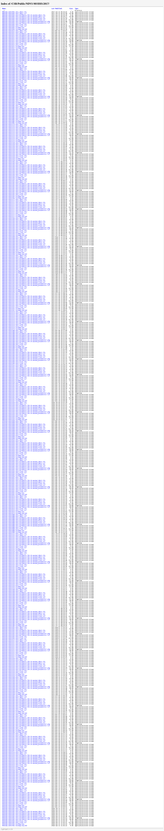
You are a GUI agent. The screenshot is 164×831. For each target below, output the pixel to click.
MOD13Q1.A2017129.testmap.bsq (13, 159)
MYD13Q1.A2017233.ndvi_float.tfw (14, 671)
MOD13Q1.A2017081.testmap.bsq (13, 121)
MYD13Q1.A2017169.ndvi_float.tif (14, 604)
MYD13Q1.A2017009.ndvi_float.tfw (14, 433)
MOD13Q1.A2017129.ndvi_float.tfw (14, 155)
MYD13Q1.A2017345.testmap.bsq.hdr (14, 807)
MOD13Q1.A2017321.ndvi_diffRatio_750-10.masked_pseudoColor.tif (26, 376)
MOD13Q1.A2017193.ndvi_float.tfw (14, 230)
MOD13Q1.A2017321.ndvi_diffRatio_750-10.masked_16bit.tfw (23, 368)
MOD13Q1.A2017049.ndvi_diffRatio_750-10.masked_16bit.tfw (23, 71)
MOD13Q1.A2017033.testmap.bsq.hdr (14, 66)
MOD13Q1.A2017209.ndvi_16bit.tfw (14, 237)
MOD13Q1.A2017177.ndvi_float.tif (14, 213)
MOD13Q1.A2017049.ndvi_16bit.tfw (14, 68)
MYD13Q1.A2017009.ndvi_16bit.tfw (14, 421)
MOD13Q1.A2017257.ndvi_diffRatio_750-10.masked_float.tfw (23, 299)
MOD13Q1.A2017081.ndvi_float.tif (14, 120)
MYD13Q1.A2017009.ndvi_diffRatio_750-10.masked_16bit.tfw (23, 424)
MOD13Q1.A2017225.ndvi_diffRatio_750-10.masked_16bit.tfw (23, 259)
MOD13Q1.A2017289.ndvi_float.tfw (14, 343)
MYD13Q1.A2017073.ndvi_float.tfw (14, 508)
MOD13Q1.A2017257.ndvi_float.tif (14, 307)
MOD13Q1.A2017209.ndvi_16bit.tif (14, 238)
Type (77, 8)
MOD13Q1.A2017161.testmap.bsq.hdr (14, 198)
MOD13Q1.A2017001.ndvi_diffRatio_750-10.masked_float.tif (23, 20)
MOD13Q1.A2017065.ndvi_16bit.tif (14, 88)
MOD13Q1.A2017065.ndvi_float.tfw (14, 99)
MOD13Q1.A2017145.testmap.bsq (13, 177)
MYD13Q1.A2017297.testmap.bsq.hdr (14, 750)
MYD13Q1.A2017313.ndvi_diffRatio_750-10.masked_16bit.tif (23, 757)
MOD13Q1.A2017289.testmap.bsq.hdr (14, 348)
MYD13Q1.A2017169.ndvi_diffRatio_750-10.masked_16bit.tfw (23, 593)
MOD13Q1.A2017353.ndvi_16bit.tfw (14, 402)
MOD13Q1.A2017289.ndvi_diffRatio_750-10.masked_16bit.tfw (23, 334)
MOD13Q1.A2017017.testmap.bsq (13, 46)
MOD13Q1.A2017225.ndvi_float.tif (14, 269)
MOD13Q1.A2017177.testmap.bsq (13, 215)
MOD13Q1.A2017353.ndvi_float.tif (14, 416)
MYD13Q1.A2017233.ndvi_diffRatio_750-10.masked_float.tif (23, 666)
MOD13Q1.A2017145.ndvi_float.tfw (14, 174)
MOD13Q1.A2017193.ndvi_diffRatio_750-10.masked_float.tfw (23, 224)
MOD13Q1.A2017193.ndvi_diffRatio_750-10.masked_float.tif (23, 226)
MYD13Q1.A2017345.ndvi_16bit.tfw (14, 790)
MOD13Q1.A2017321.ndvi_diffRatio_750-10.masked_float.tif (23, 373)
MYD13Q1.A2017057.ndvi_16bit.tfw (14, 477)
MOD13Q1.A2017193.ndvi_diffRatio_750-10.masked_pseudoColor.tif (26, 229)
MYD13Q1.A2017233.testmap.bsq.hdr (14, 676)
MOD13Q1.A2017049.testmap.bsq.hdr (14, 85)
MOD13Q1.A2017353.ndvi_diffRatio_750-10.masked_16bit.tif (23, 407)
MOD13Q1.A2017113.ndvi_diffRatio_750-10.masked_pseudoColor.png (26, 134)
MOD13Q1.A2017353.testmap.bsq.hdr (14, 419)
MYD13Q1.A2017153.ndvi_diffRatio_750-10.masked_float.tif (23, 579)
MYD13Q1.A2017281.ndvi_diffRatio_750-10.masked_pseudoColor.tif (26, 725)
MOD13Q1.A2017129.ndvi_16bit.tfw (14, 143)
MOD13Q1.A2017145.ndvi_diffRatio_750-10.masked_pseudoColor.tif (26, 173)
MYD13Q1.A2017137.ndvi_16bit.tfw (14, 552)
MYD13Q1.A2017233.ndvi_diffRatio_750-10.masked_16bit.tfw (23, 661)
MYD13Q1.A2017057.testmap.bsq (13, 493)
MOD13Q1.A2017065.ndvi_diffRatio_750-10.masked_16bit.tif (23, 91)
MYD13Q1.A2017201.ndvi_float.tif (14, 638)
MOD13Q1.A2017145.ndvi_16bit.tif (14, 163)
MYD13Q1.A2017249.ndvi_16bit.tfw (14, 677)
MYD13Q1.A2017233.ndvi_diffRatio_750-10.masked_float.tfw (23, 665)
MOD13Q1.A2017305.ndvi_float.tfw (14, 362)
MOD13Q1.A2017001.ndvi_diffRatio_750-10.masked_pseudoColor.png (26, 21)
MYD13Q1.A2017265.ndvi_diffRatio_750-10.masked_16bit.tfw (23, 699)
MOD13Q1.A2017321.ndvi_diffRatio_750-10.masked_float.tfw (23, 371)
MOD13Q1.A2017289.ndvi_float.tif (14, 344)
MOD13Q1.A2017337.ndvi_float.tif (14, 398)
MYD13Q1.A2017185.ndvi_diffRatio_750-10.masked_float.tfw (23, 615)
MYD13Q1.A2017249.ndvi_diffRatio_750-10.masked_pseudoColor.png (26, 686)
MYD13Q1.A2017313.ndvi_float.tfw (14, 765)
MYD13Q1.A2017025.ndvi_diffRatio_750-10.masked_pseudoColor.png (26, 449)
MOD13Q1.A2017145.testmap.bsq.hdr (14, 179)
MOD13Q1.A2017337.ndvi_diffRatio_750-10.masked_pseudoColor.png (26, 393)
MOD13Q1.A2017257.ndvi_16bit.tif (14, 294)
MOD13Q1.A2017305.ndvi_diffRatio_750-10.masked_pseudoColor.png (26, 359)
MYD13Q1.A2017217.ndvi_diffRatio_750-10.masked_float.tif (23, 647)
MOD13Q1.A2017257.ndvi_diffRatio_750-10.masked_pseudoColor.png (26, 302)
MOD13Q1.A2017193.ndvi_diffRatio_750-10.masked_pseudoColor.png (26, 227)
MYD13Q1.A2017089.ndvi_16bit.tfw (14, 515)
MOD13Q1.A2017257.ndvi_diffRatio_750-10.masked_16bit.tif (23, 298)
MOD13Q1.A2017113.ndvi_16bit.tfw (14, 124)
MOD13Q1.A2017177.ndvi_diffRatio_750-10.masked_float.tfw (23, 205)
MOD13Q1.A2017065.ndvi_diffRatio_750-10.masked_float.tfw (23, 93)
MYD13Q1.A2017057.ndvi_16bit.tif (14, 479)
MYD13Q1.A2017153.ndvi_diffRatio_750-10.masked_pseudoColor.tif (26, 582)
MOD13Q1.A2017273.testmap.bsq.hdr (14, 329)
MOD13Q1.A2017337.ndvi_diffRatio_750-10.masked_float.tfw (23, 390)
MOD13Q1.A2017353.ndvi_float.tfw (14, 415)
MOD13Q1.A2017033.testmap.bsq (13, 65)
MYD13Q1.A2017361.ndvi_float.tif (14, 822)
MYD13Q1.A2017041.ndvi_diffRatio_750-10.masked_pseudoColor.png (26, 468)
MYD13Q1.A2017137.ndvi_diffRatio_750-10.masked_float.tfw (23, 558)
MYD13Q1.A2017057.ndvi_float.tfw (14, 490)
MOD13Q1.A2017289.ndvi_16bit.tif (14, 332)
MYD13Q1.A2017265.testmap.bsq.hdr (14, 713)
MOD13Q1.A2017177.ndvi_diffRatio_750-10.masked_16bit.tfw (23, 202)
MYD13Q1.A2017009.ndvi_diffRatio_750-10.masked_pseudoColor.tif (26, 432)
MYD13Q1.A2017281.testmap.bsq (13, 730)
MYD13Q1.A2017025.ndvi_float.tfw (14, 452)
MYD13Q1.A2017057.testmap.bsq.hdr (14, 494)
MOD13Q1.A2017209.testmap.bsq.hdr (14, 254)
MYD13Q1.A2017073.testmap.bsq (13, 512)
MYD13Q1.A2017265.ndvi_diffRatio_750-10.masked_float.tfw (23, 702)
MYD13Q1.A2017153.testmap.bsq (13, 587)
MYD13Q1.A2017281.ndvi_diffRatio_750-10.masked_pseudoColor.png (26, 724)
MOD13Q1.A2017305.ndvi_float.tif (14, 363)
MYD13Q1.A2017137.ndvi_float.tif (14, 566)
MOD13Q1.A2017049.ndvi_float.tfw (14, 81)
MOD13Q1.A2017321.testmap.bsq (13, 380)
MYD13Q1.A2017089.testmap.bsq (13, 530)
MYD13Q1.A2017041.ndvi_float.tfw (14, 471)
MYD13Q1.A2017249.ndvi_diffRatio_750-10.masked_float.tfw (23, 683)
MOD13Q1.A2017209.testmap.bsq (13, 252)
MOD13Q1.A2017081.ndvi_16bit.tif (14, 107)
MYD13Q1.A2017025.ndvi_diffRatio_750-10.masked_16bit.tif (23, 444)
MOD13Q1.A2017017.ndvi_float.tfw (14, 43)
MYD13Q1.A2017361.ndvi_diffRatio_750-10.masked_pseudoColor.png (26, 818)
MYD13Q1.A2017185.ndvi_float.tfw (14, 621)
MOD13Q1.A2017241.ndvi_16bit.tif (14, 276)
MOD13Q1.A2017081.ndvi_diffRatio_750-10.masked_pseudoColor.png (26, 115)
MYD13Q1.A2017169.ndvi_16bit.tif (14, 591)
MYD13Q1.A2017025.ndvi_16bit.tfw (14, 440)
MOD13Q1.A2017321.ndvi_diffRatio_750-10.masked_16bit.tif (23, 369)
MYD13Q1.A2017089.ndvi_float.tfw (14, 527)
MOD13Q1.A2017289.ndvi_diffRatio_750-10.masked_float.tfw (23, 337)
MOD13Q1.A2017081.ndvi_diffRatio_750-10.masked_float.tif (23, 113)
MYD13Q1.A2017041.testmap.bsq (13, 474)
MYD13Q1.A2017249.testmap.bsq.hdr (14, 694)
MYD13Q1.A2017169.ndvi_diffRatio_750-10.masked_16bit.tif (23, 594)
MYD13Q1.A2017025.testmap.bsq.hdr (14, 457)
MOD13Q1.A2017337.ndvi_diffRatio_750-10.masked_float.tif (23, 391)
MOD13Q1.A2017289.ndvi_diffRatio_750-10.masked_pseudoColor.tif (26, 341)
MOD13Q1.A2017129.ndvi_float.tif (14, 157)
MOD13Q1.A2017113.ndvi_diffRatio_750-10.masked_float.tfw (23, 131)
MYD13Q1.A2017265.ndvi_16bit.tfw (14, 696)
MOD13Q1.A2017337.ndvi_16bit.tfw (14, 383)
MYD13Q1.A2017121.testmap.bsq (13, 549)
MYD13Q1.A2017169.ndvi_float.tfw (14, 602)
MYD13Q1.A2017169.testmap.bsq (13, 605)
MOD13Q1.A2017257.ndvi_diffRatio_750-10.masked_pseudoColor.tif (26, 304)
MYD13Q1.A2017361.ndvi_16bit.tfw (14, 808)
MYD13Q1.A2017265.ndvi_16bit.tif (14, 697)
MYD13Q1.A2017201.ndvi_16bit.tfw (14, 627)
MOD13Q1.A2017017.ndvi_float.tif (14, 45)
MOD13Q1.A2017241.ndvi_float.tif (14, 288)
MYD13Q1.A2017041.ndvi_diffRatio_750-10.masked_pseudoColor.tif (26, 469)
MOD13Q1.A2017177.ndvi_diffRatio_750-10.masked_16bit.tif (23, 204)
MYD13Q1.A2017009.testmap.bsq (13, 437)
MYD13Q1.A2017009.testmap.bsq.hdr (14, 438)
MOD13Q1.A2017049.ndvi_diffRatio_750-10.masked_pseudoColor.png (26, 77)
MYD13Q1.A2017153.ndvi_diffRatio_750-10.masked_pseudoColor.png (26, 580)
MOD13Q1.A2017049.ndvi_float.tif (14, 82)
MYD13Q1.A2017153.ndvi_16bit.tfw (14, 571)
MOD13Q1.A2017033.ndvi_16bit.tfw (14, 49)
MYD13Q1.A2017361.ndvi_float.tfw (14, 821)
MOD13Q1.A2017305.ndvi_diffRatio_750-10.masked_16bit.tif (23, 354)
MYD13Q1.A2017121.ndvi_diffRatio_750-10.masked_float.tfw (23, 540)
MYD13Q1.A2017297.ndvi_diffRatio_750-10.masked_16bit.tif (23, 738)
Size (71, 8)
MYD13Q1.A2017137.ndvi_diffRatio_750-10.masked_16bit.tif (23, 557)
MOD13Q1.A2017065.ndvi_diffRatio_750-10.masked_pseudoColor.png (26, 96)
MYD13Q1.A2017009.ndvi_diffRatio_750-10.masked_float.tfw (23, 427)
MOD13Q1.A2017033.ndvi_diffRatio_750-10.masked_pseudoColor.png (26, 59)
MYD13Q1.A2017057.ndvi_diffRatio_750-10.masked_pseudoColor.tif (26, 488)
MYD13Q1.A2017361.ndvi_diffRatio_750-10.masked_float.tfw (23, 814)
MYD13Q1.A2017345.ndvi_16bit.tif (14, 791)
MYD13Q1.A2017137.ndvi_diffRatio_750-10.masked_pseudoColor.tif (26, 563)
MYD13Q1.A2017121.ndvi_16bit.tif (14, 535)
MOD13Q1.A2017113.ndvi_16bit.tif (14, 126)
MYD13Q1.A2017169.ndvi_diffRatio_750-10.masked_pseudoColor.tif (26, 601)
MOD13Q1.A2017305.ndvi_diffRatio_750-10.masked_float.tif (23, 357)
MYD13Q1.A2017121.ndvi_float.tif (14, 547)
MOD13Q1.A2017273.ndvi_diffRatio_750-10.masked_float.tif (23, 319)
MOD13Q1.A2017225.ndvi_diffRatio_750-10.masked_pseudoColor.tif (26, 266)
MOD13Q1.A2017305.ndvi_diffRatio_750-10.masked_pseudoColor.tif (26, 360)
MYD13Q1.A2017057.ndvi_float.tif (14, 491)
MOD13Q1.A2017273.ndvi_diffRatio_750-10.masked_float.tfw (23, 318)
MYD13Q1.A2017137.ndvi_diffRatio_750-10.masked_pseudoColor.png (26, 562)
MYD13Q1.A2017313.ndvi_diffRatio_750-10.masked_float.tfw (23, 758)
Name (4, 8)
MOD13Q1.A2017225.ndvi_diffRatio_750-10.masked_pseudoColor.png (26, 265)
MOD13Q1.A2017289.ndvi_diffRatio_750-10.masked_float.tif (23, 338)
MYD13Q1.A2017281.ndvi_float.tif (14, 729)
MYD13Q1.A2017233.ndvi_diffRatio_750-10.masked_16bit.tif (23, 663)
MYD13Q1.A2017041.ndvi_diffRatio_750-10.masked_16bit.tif (23, 463)
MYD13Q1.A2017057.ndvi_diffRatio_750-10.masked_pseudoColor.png (26, 487)
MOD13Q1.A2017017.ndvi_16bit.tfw (14, 31)
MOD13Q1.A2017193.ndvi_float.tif (14, 232)
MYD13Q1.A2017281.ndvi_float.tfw (14, 727)
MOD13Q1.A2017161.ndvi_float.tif (14, 195)
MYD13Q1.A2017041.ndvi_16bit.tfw (14, 458)
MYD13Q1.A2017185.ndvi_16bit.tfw (14, 608)
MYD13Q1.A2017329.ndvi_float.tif (14, 785)
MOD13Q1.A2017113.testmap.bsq (13, 140)
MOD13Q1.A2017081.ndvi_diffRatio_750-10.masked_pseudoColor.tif (26, 116)
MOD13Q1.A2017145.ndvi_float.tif (14, 176)
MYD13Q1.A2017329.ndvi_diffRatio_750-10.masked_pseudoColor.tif (26, 782)
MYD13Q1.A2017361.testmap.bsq (13, 824)
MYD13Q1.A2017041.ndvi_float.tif (14, 473)
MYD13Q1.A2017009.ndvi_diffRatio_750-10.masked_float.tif (23, 429)
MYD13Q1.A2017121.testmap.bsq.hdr (14, 551)
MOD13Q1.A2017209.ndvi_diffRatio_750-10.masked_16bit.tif (23, 241)
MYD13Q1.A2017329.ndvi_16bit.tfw (14, 771)
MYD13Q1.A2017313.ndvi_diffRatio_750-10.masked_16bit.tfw (23, 755)
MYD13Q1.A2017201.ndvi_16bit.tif (14, 629)
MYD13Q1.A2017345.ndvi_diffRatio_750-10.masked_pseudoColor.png (26, 799)
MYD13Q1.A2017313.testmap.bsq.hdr (14, 769)
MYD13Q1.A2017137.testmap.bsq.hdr (14, 569)
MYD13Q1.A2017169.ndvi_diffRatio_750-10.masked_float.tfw (23, 596)
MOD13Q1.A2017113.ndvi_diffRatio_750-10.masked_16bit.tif (23, 129)
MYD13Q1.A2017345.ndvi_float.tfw (14, 802)
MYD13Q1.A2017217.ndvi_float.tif (14, 654)
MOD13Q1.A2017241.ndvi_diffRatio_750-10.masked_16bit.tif (23, 279)
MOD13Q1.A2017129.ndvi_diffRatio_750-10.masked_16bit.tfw (23, 146)
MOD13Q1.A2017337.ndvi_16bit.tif (14, 385)
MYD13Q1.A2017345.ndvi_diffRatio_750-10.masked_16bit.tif (23, 794)
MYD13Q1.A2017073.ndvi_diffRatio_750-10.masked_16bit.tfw (23, 499)
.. (3, 10)
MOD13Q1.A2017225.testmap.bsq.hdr (14, 273)
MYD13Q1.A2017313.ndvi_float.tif (14, 766)
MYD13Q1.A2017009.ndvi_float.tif (14, 435)
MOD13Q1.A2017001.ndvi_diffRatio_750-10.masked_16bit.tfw (23, 15)
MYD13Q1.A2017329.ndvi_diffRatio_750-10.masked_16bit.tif (23, 775)
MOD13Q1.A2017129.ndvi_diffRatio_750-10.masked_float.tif (23, 151)
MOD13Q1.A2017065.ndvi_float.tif (14, 101)
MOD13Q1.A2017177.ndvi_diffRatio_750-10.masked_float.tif (23, 207)
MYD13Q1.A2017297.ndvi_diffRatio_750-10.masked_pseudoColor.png (26, 743)
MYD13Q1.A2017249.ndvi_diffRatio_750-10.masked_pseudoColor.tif (26, 688)
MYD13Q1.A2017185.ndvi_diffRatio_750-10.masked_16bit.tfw (23, 611)
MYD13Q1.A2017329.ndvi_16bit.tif (14, 772)
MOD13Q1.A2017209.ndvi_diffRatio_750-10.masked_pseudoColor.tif (26, 248)
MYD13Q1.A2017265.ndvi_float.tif (14, 710)
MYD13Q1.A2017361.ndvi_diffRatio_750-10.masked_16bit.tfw (23, 811)
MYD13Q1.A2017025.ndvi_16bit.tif (14, 441)
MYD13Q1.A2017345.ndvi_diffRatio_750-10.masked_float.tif (23, 797)
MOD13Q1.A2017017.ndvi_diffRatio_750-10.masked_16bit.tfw (23, 34)
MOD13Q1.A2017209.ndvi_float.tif (14, 251)
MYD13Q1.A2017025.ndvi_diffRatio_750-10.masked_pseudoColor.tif (26, 451)
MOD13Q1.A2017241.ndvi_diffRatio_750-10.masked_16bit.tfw (23, 277)
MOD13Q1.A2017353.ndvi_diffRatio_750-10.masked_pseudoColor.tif (26, 413)
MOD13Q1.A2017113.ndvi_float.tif (14, 138)
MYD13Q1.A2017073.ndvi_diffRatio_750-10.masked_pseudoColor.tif (26, 507)
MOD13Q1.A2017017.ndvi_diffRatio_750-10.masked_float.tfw (23, 37)
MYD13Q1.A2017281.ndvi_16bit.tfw (14, 715)
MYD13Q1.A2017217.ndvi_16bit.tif (14, 641)
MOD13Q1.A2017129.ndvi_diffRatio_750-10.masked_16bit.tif (23, 148)
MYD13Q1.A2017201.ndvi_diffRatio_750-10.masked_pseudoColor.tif (26, 635)
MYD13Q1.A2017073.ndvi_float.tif (14, 510)
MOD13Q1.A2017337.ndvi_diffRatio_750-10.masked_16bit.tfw (23, 387)
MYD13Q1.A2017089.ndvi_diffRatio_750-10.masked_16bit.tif (23, 519)
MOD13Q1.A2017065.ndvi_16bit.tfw (14, 87)
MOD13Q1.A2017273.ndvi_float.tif (14, 326)
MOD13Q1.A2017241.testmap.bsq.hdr (14, 291)
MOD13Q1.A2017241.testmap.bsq (13, 290)
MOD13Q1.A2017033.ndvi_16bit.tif (14, 51)
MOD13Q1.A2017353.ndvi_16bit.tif (14, 404)
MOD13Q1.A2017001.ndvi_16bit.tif (14, 13)
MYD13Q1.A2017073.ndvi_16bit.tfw (14, 496)
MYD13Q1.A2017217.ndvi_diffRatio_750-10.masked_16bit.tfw (23, 643)
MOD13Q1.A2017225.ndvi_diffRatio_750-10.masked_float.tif (23, 263)
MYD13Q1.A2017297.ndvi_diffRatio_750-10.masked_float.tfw (23, 740)
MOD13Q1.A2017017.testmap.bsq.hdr (14, 48)
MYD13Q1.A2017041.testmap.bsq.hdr (14, 476)
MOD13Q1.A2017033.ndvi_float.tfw (14, 62)
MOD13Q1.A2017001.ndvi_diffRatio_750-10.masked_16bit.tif (23, 17)
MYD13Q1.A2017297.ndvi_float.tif (14, 747)
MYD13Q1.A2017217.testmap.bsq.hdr (14, 657)
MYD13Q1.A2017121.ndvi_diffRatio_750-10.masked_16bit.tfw (23, 537)
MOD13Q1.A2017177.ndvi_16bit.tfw (14, 199)
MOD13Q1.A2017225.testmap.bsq (13, 271)
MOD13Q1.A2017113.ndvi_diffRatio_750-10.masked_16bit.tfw (23, 127)
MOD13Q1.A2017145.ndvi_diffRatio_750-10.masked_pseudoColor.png (26, 171)
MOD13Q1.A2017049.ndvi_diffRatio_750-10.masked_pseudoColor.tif (26, 79)
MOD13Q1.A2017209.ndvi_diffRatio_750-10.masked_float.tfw (23, 243)
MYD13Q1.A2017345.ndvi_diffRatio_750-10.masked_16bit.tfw (23, 793)
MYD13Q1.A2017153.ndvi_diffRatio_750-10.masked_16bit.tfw (23, 574)
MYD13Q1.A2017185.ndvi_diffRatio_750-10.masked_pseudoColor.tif (26, 619)
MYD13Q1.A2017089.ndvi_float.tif (14, 529)
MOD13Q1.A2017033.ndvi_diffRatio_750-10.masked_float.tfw (23, 56)
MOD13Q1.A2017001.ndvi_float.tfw (14, 24)
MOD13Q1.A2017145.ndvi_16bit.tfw (14, 162)
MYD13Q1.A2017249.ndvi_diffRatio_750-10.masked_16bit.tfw (23, 680)
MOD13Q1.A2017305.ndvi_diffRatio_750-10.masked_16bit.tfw (23, 352)
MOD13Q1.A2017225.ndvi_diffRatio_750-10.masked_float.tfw (23, 262)
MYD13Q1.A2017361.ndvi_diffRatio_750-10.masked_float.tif (23, 816)
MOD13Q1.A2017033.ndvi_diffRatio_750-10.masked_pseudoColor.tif (26, 60)
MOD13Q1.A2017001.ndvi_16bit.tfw (14, 12)
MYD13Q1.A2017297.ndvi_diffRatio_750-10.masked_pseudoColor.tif (26, 744)
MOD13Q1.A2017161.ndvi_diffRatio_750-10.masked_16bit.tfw (23, 184)
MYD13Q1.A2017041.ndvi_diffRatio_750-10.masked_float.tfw (23, 465)
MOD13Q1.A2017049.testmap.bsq (13, 84)
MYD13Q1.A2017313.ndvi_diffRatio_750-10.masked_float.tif (23, 760)
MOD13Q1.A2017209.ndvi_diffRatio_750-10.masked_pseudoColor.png (26, 246)
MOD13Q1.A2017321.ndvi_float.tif (14, 379)
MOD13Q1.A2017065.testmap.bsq (13, 102)
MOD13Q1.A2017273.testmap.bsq (13, 327)
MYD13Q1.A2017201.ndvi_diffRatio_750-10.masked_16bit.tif (23, 632)
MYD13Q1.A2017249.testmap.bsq (13, 693)
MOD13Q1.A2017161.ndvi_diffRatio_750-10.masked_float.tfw (23, 187)
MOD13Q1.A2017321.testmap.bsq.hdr (14, 382)
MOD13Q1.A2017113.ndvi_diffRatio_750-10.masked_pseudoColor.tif (26, 135)
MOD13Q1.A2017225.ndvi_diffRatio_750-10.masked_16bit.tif (23, 260)
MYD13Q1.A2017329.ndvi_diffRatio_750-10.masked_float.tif (23, 779)
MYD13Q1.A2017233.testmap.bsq (13, 674)
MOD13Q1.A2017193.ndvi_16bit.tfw (14, 218)
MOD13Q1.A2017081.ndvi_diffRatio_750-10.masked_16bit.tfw (23, 109)
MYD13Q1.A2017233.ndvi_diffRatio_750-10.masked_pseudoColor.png (26, 668)
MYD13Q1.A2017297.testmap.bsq (13, 749)
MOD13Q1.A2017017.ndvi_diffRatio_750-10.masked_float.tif (23, 38)
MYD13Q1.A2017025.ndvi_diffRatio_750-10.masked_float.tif (23, 448)
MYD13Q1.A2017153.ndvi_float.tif (14, 585)
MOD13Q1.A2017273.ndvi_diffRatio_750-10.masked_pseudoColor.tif (26, 323)
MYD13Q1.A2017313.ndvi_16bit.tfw (14, 752)
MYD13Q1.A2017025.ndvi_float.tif (14, 454)
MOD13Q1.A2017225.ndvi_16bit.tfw (14, 255)
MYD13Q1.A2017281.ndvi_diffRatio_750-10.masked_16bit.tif (23, 719)
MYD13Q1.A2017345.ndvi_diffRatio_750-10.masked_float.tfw (23, 796)
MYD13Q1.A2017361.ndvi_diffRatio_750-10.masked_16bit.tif (23, 813)
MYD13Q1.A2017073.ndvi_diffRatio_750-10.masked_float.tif (23, 504)
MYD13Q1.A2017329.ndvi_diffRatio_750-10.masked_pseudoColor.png (26, 780)
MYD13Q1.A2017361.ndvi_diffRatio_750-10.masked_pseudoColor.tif (26, 819)
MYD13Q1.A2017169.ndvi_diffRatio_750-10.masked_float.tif (23, 597)
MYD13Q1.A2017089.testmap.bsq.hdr (14, 532)
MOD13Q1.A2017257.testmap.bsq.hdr (14, 310)
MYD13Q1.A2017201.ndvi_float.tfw (14, 636)
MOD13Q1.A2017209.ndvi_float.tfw (14, 249)
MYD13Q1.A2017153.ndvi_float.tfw (14, 583)
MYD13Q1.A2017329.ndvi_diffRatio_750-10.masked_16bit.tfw (23, 774)
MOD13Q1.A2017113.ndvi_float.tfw (14, 137)
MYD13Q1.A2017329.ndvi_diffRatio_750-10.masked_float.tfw (23, 777)
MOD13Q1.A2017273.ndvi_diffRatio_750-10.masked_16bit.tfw (23, 315)
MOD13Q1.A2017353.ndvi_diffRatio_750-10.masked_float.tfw (23, 408)
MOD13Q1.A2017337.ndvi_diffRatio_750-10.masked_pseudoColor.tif (26, 394)
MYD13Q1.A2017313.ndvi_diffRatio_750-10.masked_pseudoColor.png (26, 761)
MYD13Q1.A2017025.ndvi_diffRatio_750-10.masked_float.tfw (23, 446)
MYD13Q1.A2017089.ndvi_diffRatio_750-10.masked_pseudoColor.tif (26, 526)
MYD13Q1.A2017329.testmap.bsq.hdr (14, 788)
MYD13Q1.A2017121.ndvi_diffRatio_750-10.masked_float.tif (23, 541)
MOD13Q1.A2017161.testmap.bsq (13, 196)
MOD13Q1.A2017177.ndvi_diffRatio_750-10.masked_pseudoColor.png (26, 209)
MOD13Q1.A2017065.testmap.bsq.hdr (14, 104)
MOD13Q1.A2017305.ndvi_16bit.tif (14, 351)
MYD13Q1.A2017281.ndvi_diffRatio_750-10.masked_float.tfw (23, 721)
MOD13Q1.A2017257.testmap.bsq (13, 309)
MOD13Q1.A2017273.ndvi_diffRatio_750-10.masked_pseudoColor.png (26, 321)
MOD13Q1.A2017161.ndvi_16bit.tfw (14, 180)
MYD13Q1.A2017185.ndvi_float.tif (14, 622)
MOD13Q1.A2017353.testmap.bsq (13, 418)
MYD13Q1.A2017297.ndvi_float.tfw (14, 746)
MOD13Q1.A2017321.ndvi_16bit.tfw (14, 365)
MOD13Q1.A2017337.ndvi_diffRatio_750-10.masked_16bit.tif (23, 388)
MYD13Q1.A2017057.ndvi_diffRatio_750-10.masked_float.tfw (23, 483)
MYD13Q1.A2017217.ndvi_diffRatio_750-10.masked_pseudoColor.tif (26, 651)
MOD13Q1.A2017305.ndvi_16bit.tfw (14, 349)
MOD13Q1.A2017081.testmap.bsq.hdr (14, 123)
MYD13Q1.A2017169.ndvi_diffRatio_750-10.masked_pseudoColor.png (26, 599)
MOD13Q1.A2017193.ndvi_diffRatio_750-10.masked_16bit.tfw (23, 221)
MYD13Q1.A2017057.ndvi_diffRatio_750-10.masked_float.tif (23, 485)
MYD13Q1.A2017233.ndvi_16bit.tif (14, 660)
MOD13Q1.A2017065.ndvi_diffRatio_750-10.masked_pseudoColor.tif (26, 98)
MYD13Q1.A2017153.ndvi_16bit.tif (14, 572)
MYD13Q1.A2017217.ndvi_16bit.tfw (14, 640)
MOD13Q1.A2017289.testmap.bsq (13, 346)
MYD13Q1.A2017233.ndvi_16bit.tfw (14, 658)
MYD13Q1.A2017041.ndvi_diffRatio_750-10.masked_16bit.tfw (23, 462)
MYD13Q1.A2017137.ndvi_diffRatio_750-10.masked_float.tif (23, 560)
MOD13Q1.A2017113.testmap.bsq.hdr (14, 141)
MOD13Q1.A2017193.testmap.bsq (13, 234)
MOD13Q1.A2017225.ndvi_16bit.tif (14, 257)
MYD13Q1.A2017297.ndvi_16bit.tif (14, 735)
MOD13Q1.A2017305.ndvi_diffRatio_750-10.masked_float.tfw (23, 355)
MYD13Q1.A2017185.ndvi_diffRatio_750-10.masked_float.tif (23, 616)
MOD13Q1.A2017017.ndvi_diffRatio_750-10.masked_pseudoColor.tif (26, 41)
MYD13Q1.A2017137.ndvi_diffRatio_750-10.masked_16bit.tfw (23, 555)
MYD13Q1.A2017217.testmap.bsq (13, 655)
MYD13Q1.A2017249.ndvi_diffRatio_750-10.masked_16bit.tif (23, 682)
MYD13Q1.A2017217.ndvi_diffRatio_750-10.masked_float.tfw (23, 646)
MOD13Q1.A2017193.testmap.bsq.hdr (14, 235)
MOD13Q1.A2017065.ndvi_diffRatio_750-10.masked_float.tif (23, 95)
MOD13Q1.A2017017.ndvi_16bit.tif (14, 32)
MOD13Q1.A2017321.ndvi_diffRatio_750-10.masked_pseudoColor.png (26, 374)
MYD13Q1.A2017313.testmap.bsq (13, 768)
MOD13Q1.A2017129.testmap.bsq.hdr (14, 160)
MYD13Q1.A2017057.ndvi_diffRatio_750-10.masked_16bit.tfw (23, 480)
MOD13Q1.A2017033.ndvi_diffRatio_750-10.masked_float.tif (23, 57)
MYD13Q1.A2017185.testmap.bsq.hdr (14, 626)
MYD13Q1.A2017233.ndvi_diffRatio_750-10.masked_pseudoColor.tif (26, 669)
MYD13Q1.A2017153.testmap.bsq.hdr (14, 588)
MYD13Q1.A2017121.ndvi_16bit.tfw (14, 533)
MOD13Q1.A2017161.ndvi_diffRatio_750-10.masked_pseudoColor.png (26, 190)
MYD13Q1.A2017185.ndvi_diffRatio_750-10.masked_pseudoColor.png (26, 618)
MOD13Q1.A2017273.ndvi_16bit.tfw (14, 312)
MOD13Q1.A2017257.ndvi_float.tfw (14, 305)
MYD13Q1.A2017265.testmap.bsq (13, 711)
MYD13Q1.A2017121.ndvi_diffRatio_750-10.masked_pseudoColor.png (26, 543)
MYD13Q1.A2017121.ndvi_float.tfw (14, 546)
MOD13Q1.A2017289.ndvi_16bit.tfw (14, 330)
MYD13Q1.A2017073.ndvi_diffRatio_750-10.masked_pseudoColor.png (26, 505)
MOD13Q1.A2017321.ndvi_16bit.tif (14, 366)
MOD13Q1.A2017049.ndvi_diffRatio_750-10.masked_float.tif (23, 76)
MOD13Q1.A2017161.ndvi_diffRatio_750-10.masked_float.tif (23, 188)
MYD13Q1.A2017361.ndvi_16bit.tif (14, 810)
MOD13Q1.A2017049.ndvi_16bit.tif (14, 70)
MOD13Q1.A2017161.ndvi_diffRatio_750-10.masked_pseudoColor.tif (26, 191)
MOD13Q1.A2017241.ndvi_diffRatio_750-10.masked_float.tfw (23, 280)
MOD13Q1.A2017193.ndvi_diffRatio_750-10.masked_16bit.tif (23, 223)
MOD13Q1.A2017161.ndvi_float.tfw (14, 193)
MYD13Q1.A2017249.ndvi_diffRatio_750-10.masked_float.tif (23, 685)
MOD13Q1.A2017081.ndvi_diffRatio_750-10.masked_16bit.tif (23, 110)
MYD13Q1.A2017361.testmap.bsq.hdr (14, 825)
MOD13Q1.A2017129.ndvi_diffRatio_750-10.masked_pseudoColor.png (26, 152)
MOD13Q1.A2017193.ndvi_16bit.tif (14, 220)
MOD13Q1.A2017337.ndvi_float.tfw (14, 396)
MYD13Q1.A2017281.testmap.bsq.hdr (14, 732)
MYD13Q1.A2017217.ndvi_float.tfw (14, 652)
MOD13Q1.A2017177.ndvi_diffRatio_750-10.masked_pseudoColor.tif (26, 210)
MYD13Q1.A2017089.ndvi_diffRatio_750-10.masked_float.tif (23, 522)
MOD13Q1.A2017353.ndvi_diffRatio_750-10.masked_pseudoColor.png (26, 412)
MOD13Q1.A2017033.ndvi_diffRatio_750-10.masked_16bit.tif (23, 54)
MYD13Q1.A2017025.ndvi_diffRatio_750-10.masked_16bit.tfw (23, 443)
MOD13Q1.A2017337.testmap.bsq (13, 399)
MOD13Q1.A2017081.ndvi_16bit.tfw (14, 106)
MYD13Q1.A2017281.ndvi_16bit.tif (14, 716)
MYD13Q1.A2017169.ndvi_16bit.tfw (14, 590)
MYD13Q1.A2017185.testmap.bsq (13, 624)
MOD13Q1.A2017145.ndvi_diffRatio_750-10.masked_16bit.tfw (23, 165)
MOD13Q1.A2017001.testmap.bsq (13, 27)
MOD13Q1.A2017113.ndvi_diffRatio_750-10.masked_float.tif (23, 132)
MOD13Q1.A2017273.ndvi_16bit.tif (14, 313)
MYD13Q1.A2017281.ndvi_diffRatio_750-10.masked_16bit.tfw (23, 718)
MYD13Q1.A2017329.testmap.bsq (13, 786)
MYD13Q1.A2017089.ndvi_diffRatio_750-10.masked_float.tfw (23, 521)
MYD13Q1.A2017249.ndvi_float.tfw (14, 690)
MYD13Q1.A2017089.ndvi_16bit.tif (14, 516)
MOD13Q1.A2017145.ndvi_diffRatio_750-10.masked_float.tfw (23, 168)
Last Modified (56, 8)
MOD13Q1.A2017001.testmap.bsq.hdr (14, 29)
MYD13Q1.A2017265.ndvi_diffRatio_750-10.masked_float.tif (23, 704)
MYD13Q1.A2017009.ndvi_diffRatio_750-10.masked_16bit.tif (23, 426)
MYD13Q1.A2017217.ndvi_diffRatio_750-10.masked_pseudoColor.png (26, 649)
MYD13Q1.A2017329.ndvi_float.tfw (14, 783)
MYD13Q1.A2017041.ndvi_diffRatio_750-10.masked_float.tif (23, 466)
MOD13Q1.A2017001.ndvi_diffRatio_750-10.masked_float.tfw (23, 18)
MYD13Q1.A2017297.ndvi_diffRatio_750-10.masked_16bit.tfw (23, 736)
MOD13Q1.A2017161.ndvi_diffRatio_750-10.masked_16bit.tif (23, 185)
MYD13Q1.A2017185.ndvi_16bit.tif (14, 610)
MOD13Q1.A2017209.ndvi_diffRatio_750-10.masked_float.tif (23, 245)
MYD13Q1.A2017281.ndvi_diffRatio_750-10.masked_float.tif (23, 722)
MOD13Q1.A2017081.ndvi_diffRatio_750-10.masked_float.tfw (23, 112)
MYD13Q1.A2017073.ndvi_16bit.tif (14, 497)
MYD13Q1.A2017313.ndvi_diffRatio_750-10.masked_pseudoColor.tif (26, 763)
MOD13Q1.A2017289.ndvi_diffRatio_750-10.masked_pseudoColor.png (26, 340)
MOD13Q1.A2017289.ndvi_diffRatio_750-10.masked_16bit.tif (23, 335)
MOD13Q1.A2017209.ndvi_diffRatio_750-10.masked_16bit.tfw (23, 240)
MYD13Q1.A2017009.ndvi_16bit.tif (14, 423)
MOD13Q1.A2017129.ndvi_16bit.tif (14, 145)
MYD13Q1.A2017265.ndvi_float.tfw (14, 708)
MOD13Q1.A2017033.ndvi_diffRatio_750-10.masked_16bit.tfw (23, 52)
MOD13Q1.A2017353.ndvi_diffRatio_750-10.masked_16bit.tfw (23, 405)
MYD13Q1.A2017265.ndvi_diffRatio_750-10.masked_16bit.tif (23, 700)
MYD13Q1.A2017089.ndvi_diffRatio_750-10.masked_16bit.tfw (23, 518)
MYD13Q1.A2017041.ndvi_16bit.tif (14, 460)
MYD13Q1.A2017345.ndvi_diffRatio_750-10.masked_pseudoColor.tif (26, 800)
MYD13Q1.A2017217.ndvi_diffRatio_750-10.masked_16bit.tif (23, 644)
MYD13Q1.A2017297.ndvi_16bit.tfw (14, 733)
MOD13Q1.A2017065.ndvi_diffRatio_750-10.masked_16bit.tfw (23, 90)
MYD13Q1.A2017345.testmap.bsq (13, 805)
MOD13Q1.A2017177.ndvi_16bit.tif (14, 201)
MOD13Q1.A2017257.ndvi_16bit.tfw (14, 293)
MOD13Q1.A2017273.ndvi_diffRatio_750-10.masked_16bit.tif (23, 316)
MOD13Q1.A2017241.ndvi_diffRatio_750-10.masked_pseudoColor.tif (26, 285)
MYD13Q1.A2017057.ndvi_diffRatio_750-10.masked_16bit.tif (23, 482)
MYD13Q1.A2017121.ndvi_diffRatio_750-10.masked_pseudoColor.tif (26, 544)
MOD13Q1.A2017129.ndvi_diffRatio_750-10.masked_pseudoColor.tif (26, 154)
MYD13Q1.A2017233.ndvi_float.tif (14, 672)
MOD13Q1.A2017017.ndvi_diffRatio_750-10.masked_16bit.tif (23, 35)
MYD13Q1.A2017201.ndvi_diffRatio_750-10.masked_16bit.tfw (23, 630)
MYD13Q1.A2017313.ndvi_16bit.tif (14, 754)
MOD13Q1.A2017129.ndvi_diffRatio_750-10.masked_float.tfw (23, 149)
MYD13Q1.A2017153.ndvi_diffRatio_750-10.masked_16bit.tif (23, 576)
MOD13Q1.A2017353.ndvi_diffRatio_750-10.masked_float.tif (23, 410)
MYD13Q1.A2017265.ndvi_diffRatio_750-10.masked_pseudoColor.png (26, 705)
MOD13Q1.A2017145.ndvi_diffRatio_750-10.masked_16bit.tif (23, 166)
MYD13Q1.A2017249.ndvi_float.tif (14, 691)
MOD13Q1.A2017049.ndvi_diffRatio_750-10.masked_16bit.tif (23, 73)
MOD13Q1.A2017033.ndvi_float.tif (14, 63)
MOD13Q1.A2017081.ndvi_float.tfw (14, 118)
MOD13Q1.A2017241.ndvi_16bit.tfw (14, 274)
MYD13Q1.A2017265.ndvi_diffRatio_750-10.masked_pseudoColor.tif (26, 707)
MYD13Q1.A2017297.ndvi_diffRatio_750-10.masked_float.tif (23, 741)
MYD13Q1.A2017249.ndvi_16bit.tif (14, 679)
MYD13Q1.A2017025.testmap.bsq (13, 455)
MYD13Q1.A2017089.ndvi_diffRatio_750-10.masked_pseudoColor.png (26, 524)
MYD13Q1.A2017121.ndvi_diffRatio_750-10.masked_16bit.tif (23, 538)
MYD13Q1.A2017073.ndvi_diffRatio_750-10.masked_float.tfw (23, 502)
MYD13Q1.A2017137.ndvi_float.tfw (14, 565)
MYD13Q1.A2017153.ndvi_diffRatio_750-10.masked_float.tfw (23, 577)
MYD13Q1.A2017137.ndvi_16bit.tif (14, 554)
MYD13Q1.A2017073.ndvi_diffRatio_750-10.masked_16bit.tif (23, 501)
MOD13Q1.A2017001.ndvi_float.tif (14, 26)
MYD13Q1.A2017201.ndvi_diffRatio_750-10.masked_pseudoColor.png (26, 633)
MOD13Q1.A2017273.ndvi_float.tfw (14, 324)
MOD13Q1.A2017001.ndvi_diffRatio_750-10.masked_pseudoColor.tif (26, 23)
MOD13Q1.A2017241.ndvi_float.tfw (14, 287)
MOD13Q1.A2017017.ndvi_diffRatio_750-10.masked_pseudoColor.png (26, 40)
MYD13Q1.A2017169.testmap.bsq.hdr (14, 607)
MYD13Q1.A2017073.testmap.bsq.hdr (14, 513)
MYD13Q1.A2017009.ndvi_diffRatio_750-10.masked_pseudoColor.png (26, 430)
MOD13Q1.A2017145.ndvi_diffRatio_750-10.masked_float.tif (23, 170)
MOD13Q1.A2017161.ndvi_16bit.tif (14, 182)
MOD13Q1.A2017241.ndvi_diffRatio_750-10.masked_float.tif (23, 282)
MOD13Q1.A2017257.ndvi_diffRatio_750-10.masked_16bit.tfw (23, 296)
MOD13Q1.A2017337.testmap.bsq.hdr (14, 401)
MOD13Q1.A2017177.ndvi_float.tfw (14, 212)
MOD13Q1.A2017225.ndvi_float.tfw (14, 268)
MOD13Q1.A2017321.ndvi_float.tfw (14, 377)
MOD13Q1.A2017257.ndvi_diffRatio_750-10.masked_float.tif (23, 301)
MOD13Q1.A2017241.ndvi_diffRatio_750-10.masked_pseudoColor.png (26, 284)
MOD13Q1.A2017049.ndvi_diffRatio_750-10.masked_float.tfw (23, 74)
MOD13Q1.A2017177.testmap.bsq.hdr (14, 216)
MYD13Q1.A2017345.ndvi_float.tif (14, 804)
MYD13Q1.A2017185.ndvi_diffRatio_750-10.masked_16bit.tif (23, 613)
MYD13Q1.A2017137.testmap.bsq (13, 568)
